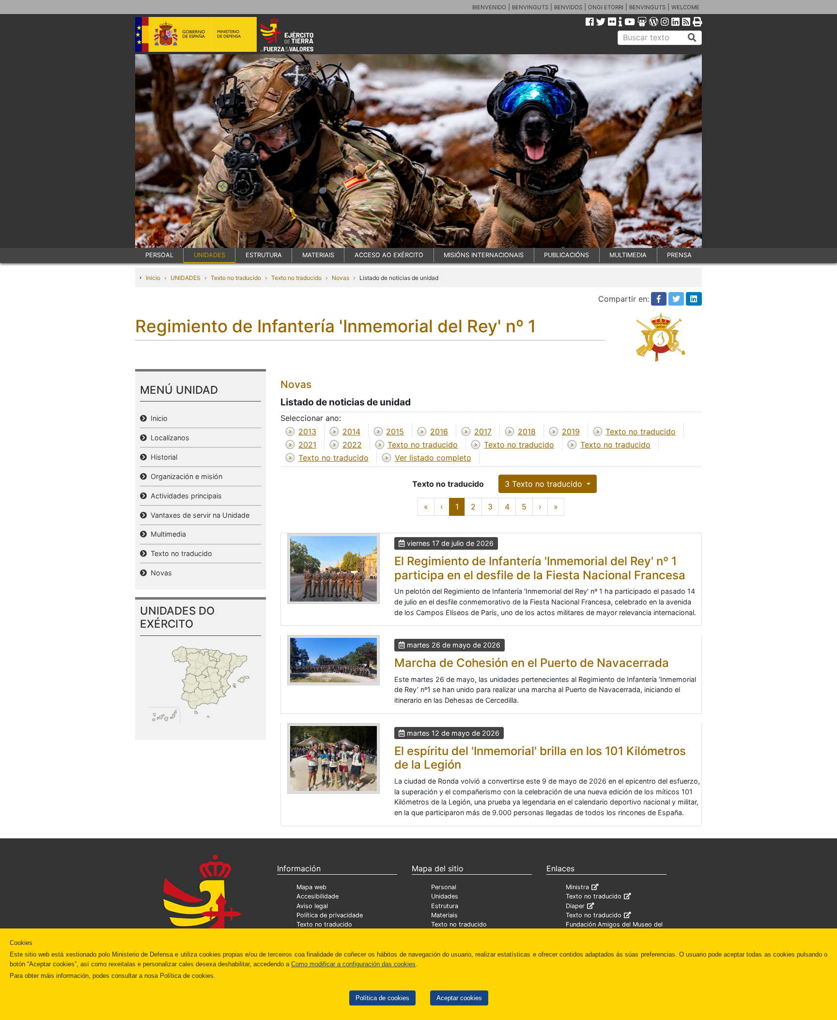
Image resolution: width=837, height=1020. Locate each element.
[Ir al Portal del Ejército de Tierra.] (298, 33)
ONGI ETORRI (605, 7)
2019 (571, 431)
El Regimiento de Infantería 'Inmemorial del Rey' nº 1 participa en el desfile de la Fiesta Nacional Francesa (539, 568)
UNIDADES (209, 255)
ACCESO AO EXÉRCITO (389, 255)
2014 (351, 431)
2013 (307, 431)
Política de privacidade (329, 915)
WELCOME (685, 7)
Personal (443, 887)
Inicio (153, 277)
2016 (439, 431)
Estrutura (444, 906)
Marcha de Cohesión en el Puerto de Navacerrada (531, 663)
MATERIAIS (318, 255)
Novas (340, 277)
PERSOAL (159, 255)
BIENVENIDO (489, 7)
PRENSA (679, 255)
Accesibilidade (317, 896)
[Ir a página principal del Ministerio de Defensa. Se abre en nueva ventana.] (196, 33)
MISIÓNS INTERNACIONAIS (484, 255)
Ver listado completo (433, 458)
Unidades (444, 896)
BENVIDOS (568, 7)
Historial (162, 457)
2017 (483, 431)
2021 (307, 444)
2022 (352, 444)
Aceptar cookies (459, 998)
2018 (527, 431)
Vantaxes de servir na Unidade (198, 515)
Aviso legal (312, 906)
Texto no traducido (236, 277)
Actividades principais (184, 496)
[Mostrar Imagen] (333, 568)
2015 (395, 431)
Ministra (577, 887)
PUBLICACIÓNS (566, 255)
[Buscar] (692, 38)
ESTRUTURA (264, 255)
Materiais (444, 915)
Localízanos (168, 437)
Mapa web (311, 887)
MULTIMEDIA (628, 255)
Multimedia (166, 534)
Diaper (575, 906)
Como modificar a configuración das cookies (353, 964)
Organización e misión (184, 476)
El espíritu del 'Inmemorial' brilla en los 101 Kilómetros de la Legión (540, 758)
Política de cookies (382, 998)
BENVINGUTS (530, 7)
